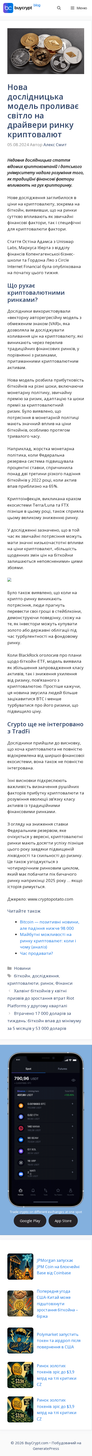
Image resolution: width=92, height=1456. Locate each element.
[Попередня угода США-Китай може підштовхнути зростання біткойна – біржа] (20, 1303)
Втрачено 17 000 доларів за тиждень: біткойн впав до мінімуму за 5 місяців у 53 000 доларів (44, 1020)
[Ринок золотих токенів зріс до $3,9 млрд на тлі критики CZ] (20, 1375)
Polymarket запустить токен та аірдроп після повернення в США (58, 1341)
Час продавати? (36, 953)
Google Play (30, 1220)
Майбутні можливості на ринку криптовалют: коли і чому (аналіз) (48, 941)
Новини (22, 968)
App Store (63, 1220)
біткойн (22, 976)
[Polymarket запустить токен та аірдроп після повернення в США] (20, 1341)
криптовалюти (23, 983)
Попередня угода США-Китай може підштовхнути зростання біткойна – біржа (57, 1304)
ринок (46, 983)
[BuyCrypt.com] (21, 8)
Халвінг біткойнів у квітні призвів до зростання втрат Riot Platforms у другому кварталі (40, 998)
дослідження (45, 976)
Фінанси (64, 983)
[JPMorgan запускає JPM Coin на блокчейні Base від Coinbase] (20, 1266)
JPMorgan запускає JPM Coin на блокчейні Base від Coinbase (58, 1267)
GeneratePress (46, 1448)
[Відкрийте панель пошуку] (59, 8)
